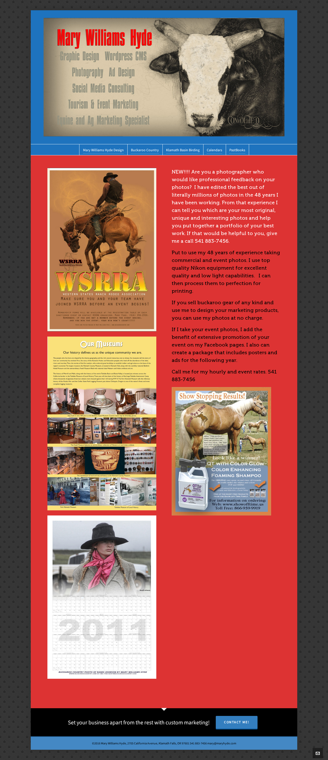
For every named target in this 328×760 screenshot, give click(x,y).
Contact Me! (236, 722)
